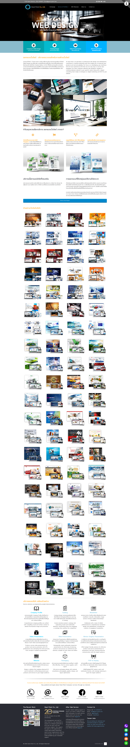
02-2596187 (40, 1)
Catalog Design (54, 49)
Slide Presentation (96, 49)
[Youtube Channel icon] (101, 1)
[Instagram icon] (104, 1)
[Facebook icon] (98, 1)
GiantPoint (96, 715)
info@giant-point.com (51, 1)
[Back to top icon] (105, 743)
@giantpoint (95, 713)
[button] (126, 743)
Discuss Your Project (65, 200)
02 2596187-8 (97, 710)
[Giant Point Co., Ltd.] (35, 7)
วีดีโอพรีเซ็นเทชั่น (75, 50)
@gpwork (77, 716)
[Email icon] (103, 1)
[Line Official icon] (96, 1)
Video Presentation (75, 49)
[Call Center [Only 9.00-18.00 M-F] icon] (99, 1)
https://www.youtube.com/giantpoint (34, 700)
